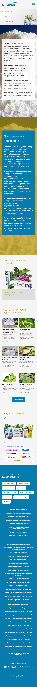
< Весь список (8, 21)
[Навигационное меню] (33, 4)
